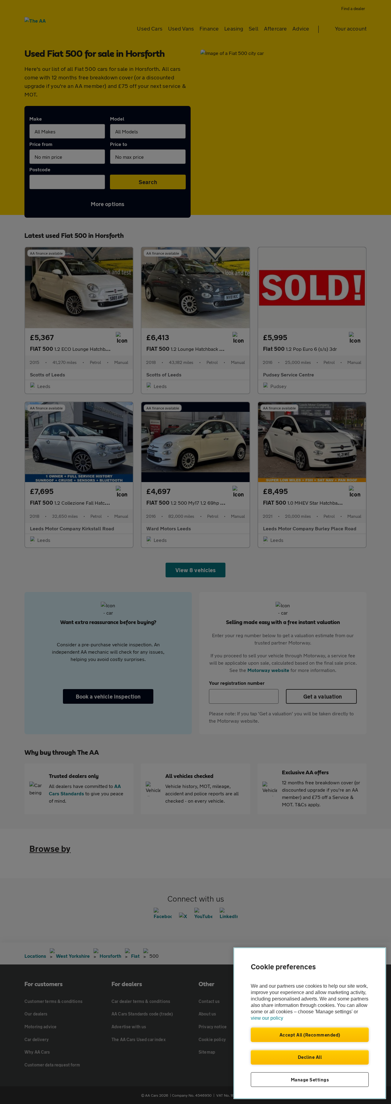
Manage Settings (310, 1079)
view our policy (267, 1018)
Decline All (310, 1057)
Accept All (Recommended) (310, 1034)
